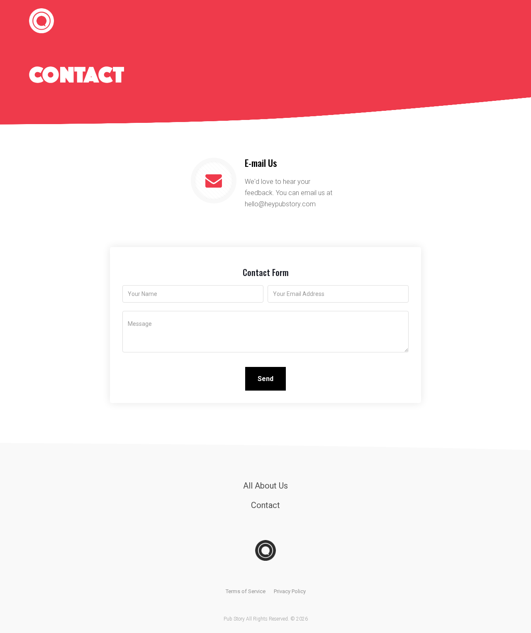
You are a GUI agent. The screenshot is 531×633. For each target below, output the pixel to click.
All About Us (265, 486)
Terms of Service (246, 591)
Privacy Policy (290, 591)
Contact (265, 505)
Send (265, 379)
